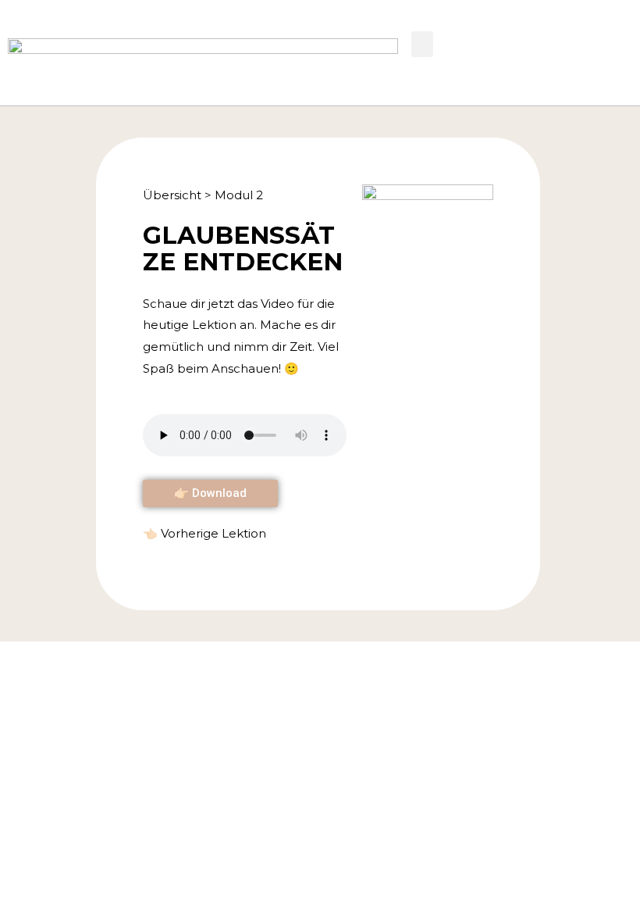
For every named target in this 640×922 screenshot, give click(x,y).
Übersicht (172, 195)
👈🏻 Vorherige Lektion (204, 533)
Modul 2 (239, 195)
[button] (422, 44)
